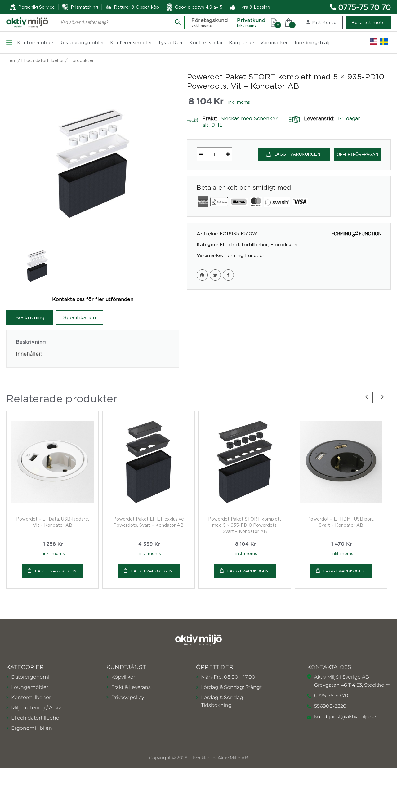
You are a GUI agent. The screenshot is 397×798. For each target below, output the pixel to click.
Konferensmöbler (131, 42)
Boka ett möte (368, 22)
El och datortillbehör (42, 60)
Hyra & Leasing (254, 7)
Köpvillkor (123, 677)
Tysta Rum (171, 42)
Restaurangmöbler (82, 42)
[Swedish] (384, 41)
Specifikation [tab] (79, 317)
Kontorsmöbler (35, 42)
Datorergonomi (30, 677)
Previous (366, 396)
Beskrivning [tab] (29, 317)
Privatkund (251, 22)
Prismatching (84, 7)
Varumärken (274, 42)
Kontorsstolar (206, 42)
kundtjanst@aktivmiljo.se (345, 717)
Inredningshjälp (313, 42)
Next (382, 396)
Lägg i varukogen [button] (55, 571)
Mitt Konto (324, 22)
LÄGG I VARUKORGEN (297, 154)
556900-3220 (330, 706)
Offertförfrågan (357, 154)
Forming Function (245, 255)
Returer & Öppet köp (136, 7)
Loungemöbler (29, 687)
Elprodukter (81, 60)
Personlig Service (36, 7)
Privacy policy (127, 697)
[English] (373, 41)
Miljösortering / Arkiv (36, 708)
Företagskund (209, 22)
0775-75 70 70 (364, 7)
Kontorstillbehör (31, 697)
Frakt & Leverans (131, 687)
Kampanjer (242, 42)
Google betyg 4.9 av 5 (198, 7)
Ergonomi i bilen (31, 728)
